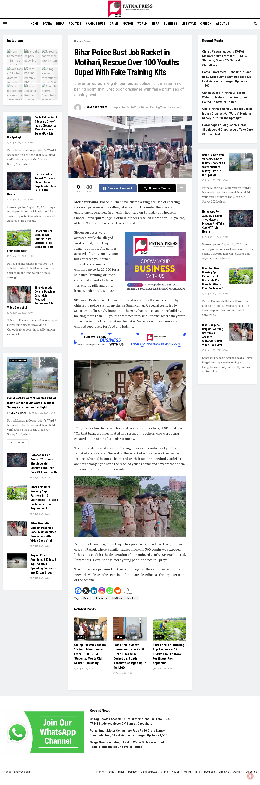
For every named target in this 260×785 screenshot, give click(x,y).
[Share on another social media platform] (181, 188)
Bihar (60, 23)
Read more (19, 441)
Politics (75, 23)
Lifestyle (189, 23)
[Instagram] (101, 590)
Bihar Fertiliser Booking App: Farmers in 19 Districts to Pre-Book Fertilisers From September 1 (168, 654)
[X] (86, 590)
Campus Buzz (95, 23)
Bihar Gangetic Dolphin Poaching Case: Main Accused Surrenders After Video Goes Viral (43, 532)
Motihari (131, 598)
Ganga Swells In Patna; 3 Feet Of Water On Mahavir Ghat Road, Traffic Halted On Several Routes (226, 97)
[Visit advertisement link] (155, 262)
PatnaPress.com (21, 771)
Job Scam (117, 598)
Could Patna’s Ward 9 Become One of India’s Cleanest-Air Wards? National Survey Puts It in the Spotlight (31, 402)
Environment (18, 360)
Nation (128, 23)
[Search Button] (255, 24)
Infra (155, 23)
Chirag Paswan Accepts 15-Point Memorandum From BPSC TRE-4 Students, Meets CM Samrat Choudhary (90, 654)
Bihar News (100, 598)
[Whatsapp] (109, 590)
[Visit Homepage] (130, 9)
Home (35, 23)
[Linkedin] (94, 590)
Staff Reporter (96, 107)
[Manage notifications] (250, 776)
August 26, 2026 (84, 668)
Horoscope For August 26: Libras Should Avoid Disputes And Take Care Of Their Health (43, 463)
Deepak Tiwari (19, 413)
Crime (114, 23)
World (142, 23)
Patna (47, 23)
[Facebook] (78, 590)
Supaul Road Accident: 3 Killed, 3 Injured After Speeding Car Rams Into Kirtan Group (43, 564)
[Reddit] (117, 590)
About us (223, 23)
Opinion (205, 23)
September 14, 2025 (124, 107)
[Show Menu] (5, 23)
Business (170, 23)
